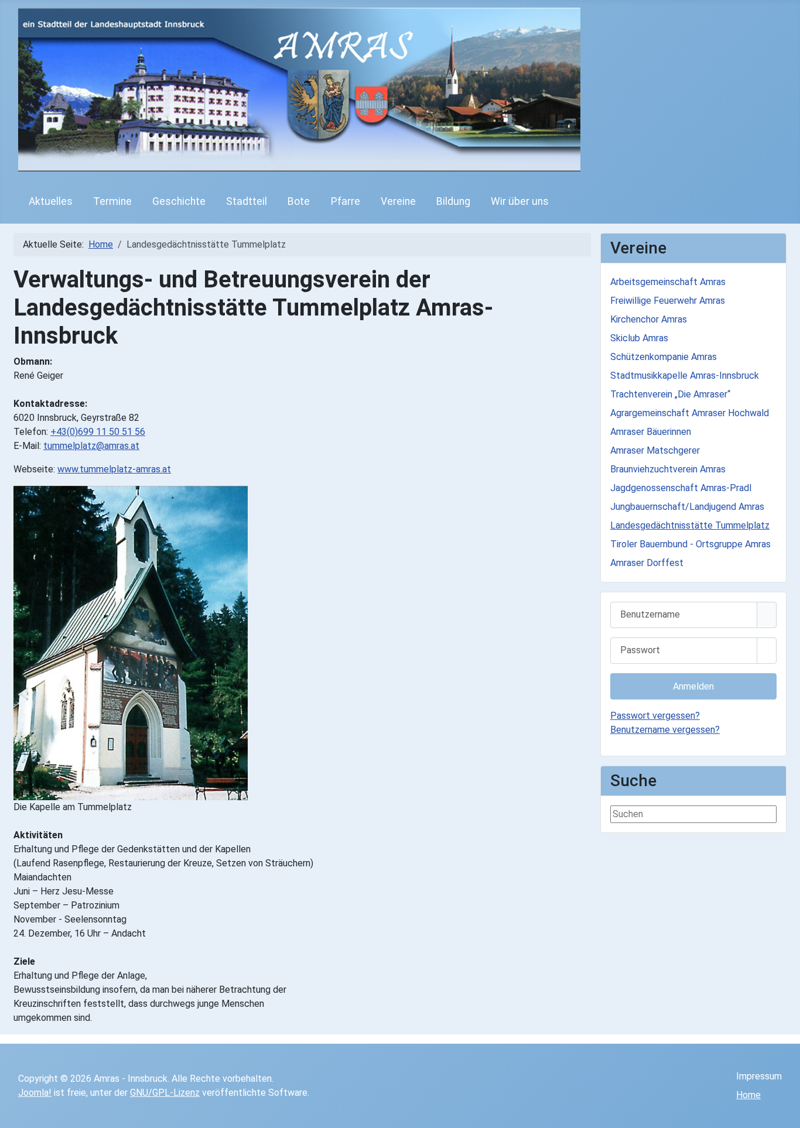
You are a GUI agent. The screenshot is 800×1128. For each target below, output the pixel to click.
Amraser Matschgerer (655, 450)
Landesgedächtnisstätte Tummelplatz (690, 525)
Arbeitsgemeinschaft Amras (668, 281)
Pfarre (345, 201)
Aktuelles (51, 201)
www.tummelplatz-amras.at (114, 469)
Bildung (453, 201)
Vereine (398, 201)
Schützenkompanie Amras (663, 356)
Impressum (759, 1076)
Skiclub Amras (639, 338)
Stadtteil (246, 201)
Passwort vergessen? (655, 715)
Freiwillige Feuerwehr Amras (667, 300)
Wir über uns (520, 201)
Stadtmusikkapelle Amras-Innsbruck (684, 375)
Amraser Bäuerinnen (650, 431)
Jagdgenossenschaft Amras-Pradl (680, 487)
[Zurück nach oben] (785, 1113)
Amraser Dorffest (646, 562)
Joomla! (35, 1092)
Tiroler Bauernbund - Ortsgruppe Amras (690, 544)
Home (748, 1094)
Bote (299, 201)
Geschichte (179, 201)
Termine (112, 201)
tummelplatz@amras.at (91, 445)
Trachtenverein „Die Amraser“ (670, 394)
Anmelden (693, 686)
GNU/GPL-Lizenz (165, 1092)
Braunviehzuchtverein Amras (668, 469)
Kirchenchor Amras (648, 319)
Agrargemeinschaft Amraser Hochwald (689, 413)
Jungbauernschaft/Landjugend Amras (687, 506)
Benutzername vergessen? (665, 729)
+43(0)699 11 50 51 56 (97, 431)
